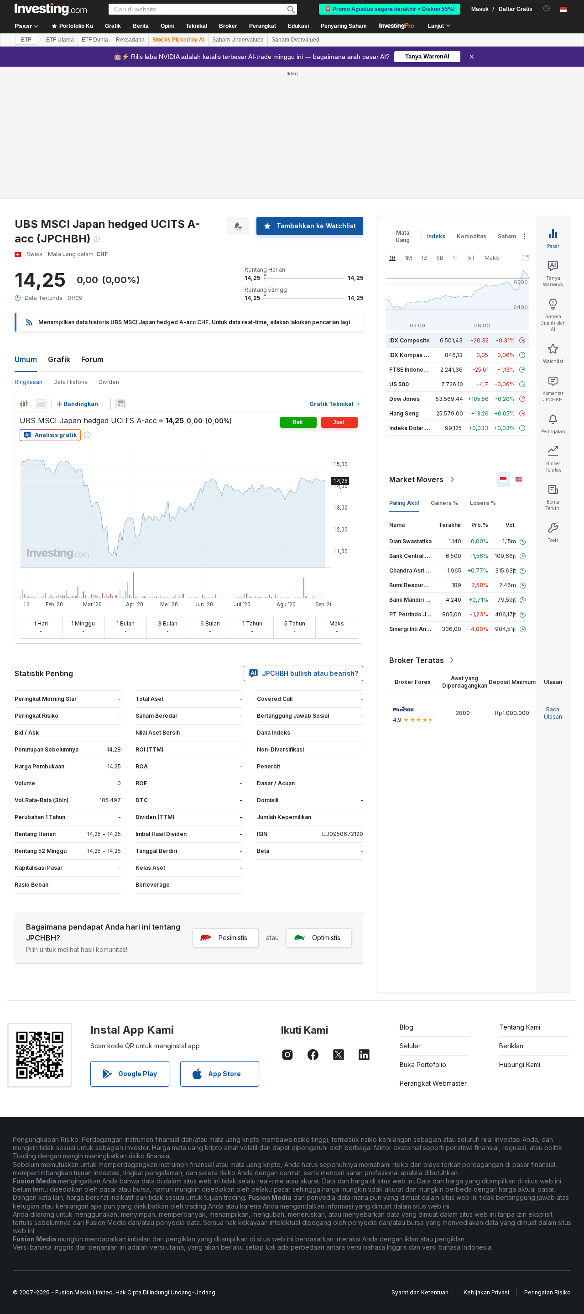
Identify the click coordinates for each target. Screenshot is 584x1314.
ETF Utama (60, 40)
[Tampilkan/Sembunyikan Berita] (120, 404)
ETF (26, 40)
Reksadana (130, 40)
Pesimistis (233, 937)
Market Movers (416, 479)
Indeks (436, 236)
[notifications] (547, 8)
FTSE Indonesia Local (418, 369)
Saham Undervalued (238, 40)
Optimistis (326, 937)
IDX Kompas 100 (411, 355)
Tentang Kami (519, 1027)
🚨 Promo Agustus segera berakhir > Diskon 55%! (389, 9)
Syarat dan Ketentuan (419, 1292)
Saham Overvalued (295, 40)
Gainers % (445, 502)
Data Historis (70, 381)
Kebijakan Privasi (486, 1292)
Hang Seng (404, 413)
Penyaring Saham (344, 26)
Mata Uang (403, 236)
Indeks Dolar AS (411, 428)
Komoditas (471, 236)
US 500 (399, 384)
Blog (406, 1027)
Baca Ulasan (553, 713)
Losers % (483, 502)
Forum (92, 359)
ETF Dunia (95, 40)
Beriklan (511, 1046)
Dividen (109, 381)
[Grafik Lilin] (24, 404)
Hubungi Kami (519, 1064)
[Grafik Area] (41, 404)
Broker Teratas (416, 660)
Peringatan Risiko (547, 1292)
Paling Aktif (404, 502)
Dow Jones (404, 398)
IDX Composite (409, 340)
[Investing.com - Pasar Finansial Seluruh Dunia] (51, 9)
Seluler (410, 1046)
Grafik (59, 359)
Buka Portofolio (423, 1064)
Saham (507, 236)
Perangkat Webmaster (433, 1083)
